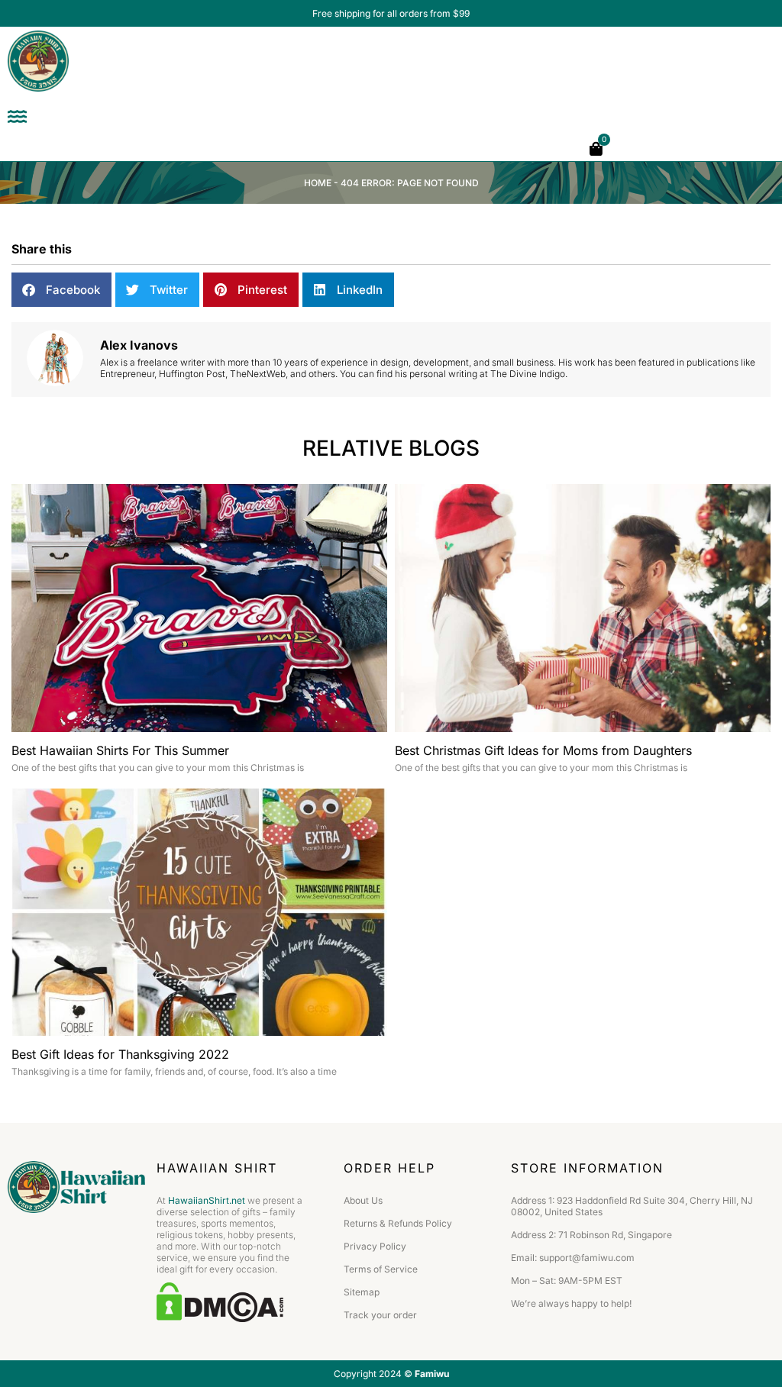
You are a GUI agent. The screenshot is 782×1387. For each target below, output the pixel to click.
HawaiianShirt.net (206, 1200)
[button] (61, 290)
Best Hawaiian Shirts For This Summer (120, 750)
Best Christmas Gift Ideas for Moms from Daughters (543, 750)
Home (317, 183)
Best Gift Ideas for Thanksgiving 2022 (120, 1054)
